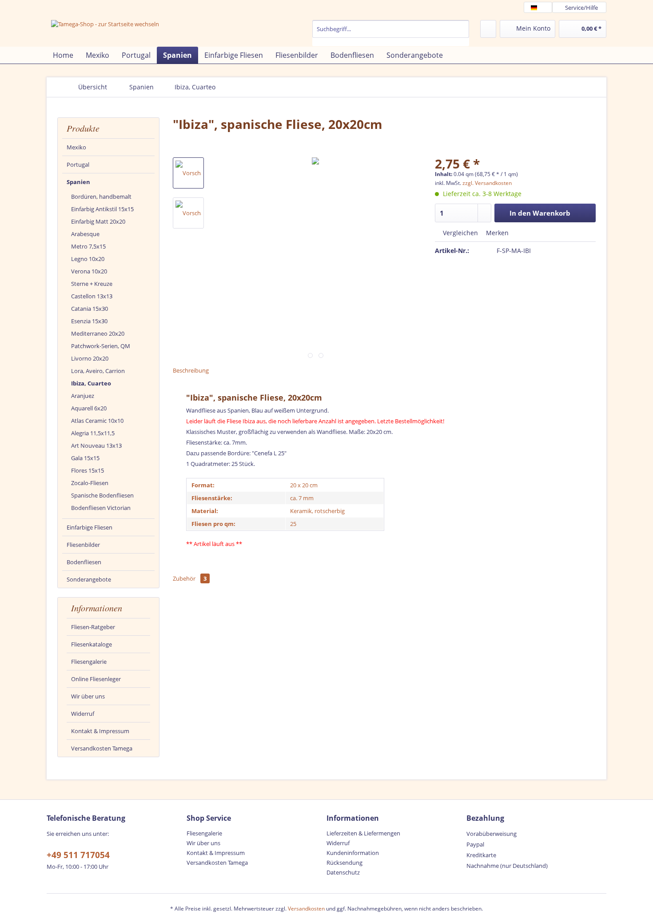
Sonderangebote (89, 579)
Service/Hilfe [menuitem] (581, 8)
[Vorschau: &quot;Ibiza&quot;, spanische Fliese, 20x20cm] (188, 173)
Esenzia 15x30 (89, 321)
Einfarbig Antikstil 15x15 (102, 209)
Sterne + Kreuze (91, 284)
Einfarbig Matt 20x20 (98, 221)
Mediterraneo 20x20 (97, 333)
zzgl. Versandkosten (487, 183)
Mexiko (76, 147)
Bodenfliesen (84, 562)
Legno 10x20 (87, 259)
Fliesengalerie (89, 662)
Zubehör (190, 578)
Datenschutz (343, 872)
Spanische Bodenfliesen (102, 495)
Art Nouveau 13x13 (96, 445)
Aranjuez (82, 396)
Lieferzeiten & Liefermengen (363, 833)
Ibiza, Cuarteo (91, 383)
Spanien (78, 182)
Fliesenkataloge (91, 644)
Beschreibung (191, 370)
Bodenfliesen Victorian (101, 508)
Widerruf (82, 714)
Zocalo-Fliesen (89, 483)
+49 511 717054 (78, 855)
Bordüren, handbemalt (101, 197)
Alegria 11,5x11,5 (93, 433)
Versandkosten (306, 908)
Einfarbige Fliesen (89, 527)
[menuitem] (390, 33)
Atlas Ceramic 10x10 (97, 421)
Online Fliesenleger (96, 679)
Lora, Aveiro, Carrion (98, 371)
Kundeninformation (352, 853)
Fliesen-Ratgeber (93, 627)
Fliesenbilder (83, 545)
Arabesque (85, 234)
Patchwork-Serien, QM (100, 346)
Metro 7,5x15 (88, 246)
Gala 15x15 (85, 458)
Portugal (78, 165)
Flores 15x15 (87, 470)
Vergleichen (459, 233)
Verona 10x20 (89, 271)
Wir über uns (88, 696)
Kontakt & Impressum (100, 731)
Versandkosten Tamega (101, 748)
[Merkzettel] (488, 29)
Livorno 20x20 (89, 358)
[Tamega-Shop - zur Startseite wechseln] (105, 32)
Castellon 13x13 (91, 296)
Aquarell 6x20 (89, 408)
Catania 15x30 (89, 309)
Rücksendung (344, 863)
